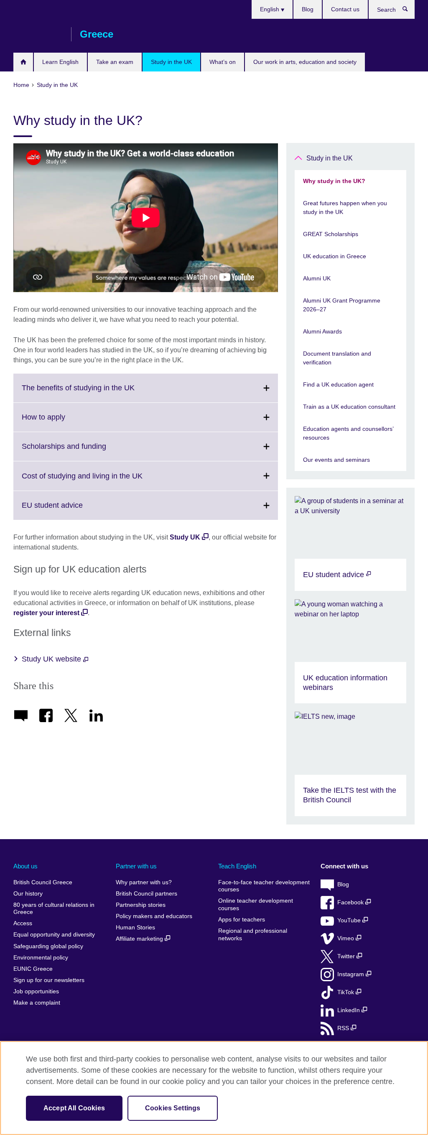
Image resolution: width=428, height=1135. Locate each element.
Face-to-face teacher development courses (264, 886)
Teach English (237, 866)
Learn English (60, 62)
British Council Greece (38, 34)
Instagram (351, 974)
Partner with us (136, 866)
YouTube (349, 920)
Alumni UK (317, 278)
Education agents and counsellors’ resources (348, 433)
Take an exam (114, 62)
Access (22, 923)
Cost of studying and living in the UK (100, 480)
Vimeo (346, 938)
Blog (307, 9)
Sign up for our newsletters (48, 980)
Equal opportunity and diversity (54, 934)
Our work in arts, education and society (305, 62)
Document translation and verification (337, 358)
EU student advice (71, 510)
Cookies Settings (173, 1108)
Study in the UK (171, 62)
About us (25, 866)
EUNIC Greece (33, 969)
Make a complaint (36, 1003)
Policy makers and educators (154, 916)
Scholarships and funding (82, 451)
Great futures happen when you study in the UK (345, 207)
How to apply (62, 422)
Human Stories (135, 927)
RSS (344, 1028)
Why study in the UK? (334, 181)
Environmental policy (40, 957)
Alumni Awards (322, 331)
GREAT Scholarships (330, 234)
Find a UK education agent (338, 384)
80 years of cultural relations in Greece (53, 909)
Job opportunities (36, 991)
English (270, 9)
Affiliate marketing (140, 939)
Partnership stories (141, 905)
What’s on (222, 62)
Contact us (345, 9)
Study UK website (52, 659)
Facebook (351, 902)
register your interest (46, 612)
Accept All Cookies (74, 1108)
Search (409, 11)
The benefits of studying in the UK (96, 392)
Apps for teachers (241, 919)
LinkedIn (349, 1010)
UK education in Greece (334, 256)
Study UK (185, 537)
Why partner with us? (144, 882)
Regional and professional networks (252, 935)
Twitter (347, 956)
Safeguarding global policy (48, 946)
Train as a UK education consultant (349, 406)
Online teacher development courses (255, 904)
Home (23, 62)
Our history (28, 894)
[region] (214, 1088)
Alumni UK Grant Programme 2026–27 (341, 305)
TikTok (346, 992)
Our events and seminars (336, 459)
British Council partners (146, 894)
